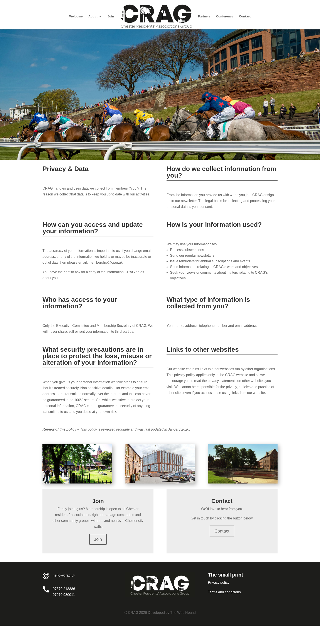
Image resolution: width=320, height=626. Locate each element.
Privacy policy (218, 582)
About (93, 16)
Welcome (76, 16)
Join (111, 16)
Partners (204, 16)
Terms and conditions (224, 592)
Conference (224, 16)
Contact (245, 16)
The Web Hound (183, 612)
